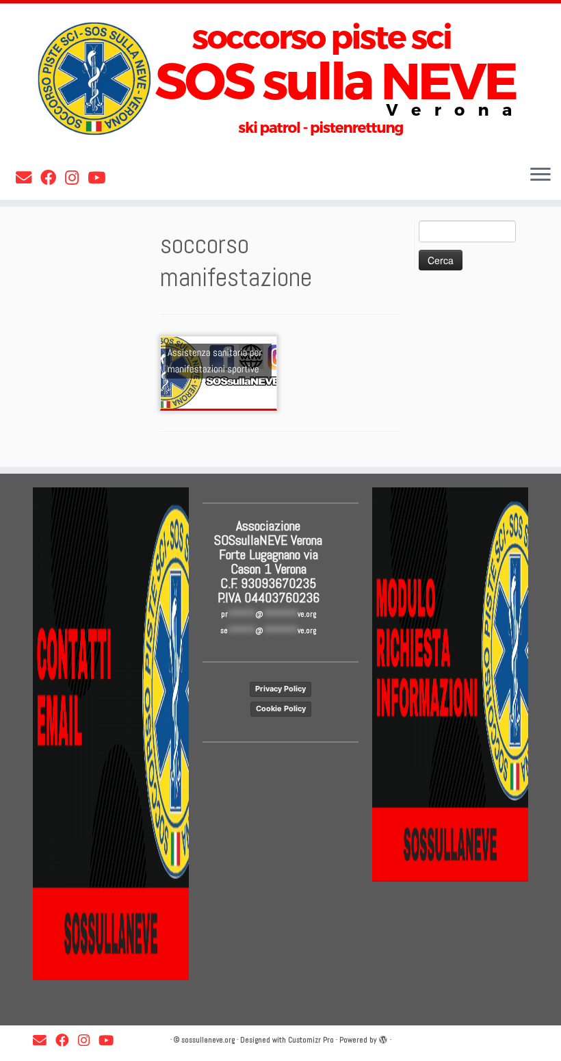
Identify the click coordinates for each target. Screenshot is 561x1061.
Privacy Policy (280, 688)
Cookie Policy (281, 708)
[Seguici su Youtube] (101, 178)
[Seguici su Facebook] (52, 178)
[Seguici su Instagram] (76, 178)
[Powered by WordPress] (383, 1038)
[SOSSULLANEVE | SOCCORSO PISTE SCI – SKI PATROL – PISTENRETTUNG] (280, 78)
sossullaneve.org (208, 1040)
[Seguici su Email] (28, 178)
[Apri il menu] (540, 175)
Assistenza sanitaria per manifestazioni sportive (215, 361)
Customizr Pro (311, 1040)
